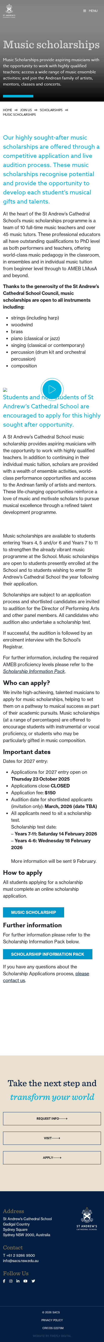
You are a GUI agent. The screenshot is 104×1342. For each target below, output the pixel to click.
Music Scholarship (33, 912)
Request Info (48, 1118)
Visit (48, 1138)
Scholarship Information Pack (34, 671)
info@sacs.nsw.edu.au (21, 1261)
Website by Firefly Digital (52, 1336)
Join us (26, 110)
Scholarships (51, 110)
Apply (48, 1157)
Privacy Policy (53, 1320)
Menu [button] (93, 11)
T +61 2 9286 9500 (19, 1255)
